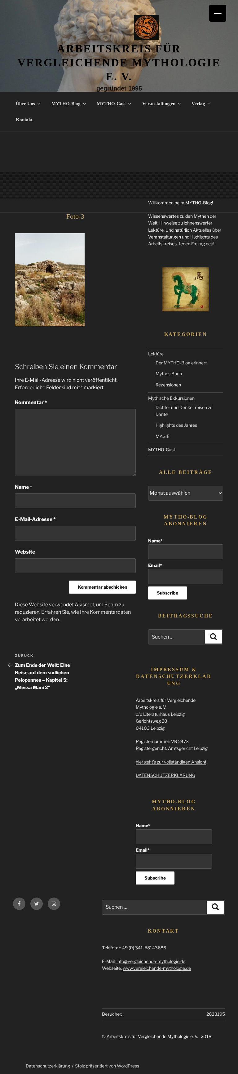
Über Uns (25, 103)
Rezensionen (168, 384)
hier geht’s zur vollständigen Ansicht (171, 761)
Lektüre (156, 353)
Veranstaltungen (158, 103)
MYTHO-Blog (66, 103)
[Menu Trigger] (217, 13)
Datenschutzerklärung (48, 1065)
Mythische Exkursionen (171, 398)
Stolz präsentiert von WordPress (107, 1065)
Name (23, 487)
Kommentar (31, 402)
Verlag (198, 103)
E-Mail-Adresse (35, 519)
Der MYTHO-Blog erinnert (181, 362)
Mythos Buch (169, 373)
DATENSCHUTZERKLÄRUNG (165, 775)
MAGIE (163, 436)
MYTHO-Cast (111, 103)
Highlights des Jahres (176, 425)
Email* (155, 565)
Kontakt (24, 119)
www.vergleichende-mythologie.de (157, 968)
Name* (155, 540)
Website (25, 552)
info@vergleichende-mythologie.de (151, 961)
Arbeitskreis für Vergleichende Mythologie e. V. (119, 62)
